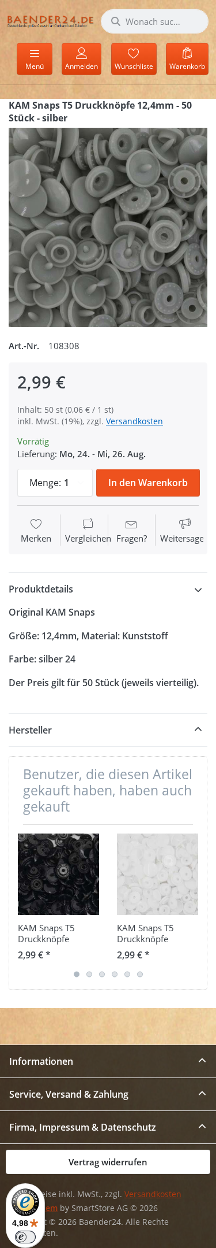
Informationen (41, 1061)
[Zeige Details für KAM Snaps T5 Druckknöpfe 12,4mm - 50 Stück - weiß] (157, 874)
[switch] (25, 1237)
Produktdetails (41, 589)
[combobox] (155, 21)
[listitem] (108, 227)
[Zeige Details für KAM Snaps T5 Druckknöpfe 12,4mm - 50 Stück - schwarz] (58, 874)
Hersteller (30, 730)
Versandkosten (134, 421)
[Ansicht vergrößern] (108, 227)
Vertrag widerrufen (108, 1162)
